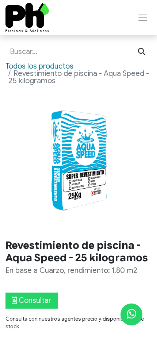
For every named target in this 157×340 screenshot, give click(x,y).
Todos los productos (39, 66)
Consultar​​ (34, 300)
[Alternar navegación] (143, 17)
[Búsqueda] (142, 52)
